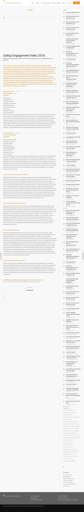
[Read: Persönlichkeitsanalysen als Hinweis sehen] (64, 34)
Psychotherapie (66, 451)
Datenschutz (29, 506)
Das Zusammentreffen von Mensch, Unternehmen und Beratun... (72, 190)
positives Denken (75, 449)
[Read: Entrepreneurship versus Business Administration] (64, 141)
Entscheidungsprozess (68, 421)
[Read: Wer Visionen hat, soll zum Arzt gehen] (64, 115)
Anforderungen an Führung (68, 410)
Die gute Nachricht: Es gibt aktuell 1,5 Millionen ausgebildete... (72, 40)
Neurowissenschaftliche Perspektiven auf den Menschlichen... (71, 85)
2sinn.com (42, 506)
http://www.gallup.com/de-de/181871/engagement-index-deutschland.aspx (21, 281)
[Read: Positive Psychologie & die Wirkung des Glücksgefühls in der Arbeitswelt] (64, 102)
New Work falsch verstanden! (73, 184)
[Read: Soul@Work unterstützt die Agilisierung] (64, 196)
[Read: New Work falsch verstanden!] (64, 185)
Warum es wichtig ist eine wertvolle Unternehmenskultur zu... (73, 122)
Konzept (65, 437)
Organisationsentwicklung (68, 444)
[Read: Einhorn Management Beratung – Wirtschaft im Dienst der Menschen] (64, 160)
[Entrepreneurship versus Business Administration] (83, 256)
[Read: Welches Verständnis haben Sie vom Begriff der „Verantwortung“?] (64, 96)
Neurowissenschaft (67, 442)
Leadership (77, 437)
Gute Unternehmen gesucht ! (73, 12)
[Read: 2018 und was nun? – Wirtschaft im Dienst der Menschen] (64, 175)
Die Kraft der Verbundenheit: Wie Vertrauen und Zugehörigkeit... (73, 109)
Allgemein (30, 10)
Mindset (65, 440)
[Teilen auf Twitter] (5, 294)
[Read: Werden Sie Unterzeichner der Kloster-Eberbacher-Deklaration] (64, 170)
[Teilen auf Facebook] (5, 292)
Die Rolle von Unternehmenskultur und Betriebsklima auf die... (72, 53)
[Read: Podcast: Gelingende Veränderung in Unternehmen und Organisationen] (64, 202)
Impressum (34, 506)
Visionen (70, 458)
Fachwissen (75, 421)
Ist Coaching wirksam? (71, 59)
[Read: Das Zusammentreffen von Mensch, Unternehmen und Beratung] (64, 189)
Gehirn (73, 428)
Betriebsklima (73, 412)
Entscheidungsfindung (68, 419)
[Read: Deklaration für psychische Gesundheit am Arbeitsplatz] (64, 128)
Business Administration (68, 414)
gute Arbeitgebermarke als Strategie (70, 433)
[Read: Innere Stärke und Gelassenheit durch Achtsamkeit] (64, 147)
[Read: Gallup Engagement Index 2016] (64, 137)
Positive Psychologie (67, 449)
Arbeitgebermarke (67, 412)
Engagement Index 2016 (37, 75)
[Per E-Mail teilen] (5, 298)
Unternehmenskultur (67, 456)
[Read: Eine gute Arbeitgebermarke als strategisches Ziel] (64, 46)
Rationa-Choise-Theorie (74, 451)
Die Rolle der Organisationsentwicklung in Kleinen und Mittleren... (72, 64)
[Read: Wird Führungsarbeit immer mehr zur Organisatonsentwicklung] (64, 76)
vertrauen (65, 458)
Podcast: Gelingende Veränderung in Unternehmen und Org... (73, 203)
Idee (73, 435)
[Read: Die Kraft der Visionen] (64, 133)
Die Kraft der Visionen (71, 133)
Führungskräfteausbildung (75, 426)
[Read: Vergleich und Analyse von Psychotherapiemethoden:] (64, 91)
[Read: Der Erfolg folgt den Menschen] (64, 181)
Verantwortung (75, 456)
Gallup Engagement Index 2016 (73, 137)
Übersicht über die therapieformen (70, 460)
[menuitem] (33, 3)
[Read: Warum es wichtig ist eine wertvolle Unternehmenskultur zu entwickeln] (64, 121)
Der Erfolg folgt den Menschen (73, 180)
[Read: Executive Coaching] (64, 166)
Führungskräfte (66, 426)
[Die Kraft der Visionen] (1, 256)
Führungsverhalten (67, 428)
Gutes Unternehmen (67, 435)
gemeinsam (77, 428)
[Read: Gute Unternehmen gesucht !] (64, 13)
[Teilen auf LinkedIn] (5, 296)
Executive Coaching (70, 165)
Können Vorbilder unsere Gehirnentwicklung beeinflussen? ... (72, 154)
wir (73, 458)
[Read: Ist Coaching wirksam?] (64, 59)
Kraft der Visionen (71, 437)
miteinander (70, 440)
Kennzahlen (77, 435)
